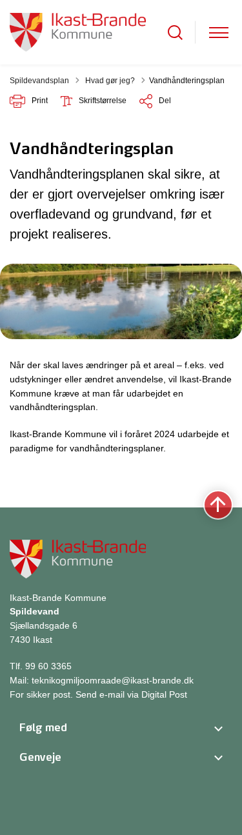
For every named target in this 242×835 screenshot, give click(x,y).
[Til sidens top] (218, 505)
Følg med (43, 727)
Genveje (40, 757)
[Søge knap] (175, 32)
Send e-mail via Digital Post (131, 694)
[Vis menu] (218, 32)
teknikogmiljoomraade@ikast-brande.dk (113, 680)
